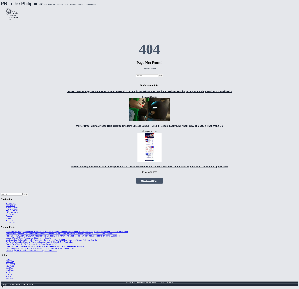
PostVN (9, 274)
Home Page (11, 204)
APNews (161, 282)
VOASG (9, 276)
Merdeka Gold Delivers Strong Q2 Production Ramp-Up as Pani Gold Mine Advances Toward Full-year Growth (51, 240)
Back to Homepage (150, 181)
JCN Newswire (12, 15)
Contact (9, 19)
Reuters (154, 282)
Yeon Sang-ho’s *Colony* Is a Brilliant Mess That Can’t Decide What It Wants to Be (40, 248)
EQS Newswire (12, 17)
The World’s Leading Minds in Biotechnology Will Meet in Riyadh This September (39, 242)
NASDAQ (10, 262)
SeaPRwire (10, 11)
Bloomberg (10, 264)
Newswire (10, 266)
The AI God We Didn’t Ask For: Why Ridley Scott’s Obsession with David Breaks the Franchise (45, 246)
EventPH (9, 279)
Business (9, 218)
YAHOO (9, 260)
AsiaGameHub (131, 282)
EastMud (9, 268)
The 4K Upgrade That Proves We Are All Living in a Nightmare (31, 251)
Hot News (10, 214)
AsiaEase (10, 270)
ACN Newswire (12, 13)
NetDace (9, 272)
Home (8, 9)
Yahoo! (148, 282)
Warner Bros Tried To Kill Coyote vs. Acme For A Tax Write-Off (31, 244)
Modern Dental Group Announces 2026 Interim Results (28, 238)
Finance (9, 216)
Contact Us (10, 223)
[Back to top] (2, 287)
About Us (9, 220)
